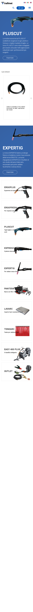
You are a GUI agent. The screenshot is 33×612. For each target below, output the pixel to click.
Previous (2, 98)
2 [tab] (16, 63)
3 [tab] (19, 63)
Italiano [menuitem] (28, 2)
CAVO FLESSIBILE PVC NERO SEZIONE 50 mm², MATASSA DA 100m (16, 108)
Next (31, 98)
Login (21, 8)
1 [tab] (14, 63)
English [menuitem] (31, 2)
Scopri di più (10, 58)
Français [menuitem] (25, 2)
